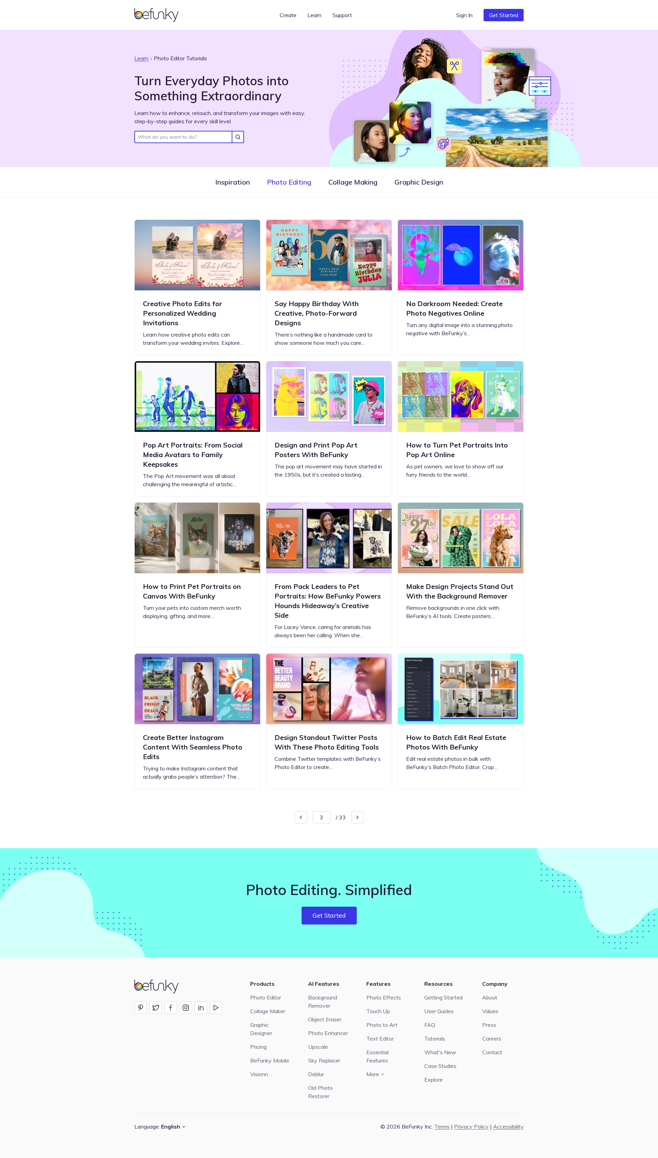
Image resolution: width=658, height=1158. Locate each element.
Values (490, 1011)
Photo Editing (289, 182)
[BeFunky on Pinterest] (140, 1008)
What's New (440, 1052)
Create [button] (288, 15)
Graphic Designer (261, 1028)
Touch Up (378, 1011)
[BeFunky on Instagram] (186, 1008)
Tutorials (434, 1038)
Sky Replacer (324, 1060)
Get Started (503, 15)
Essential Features (377, 1056)
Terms (442, 1126)
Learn (141, 58)
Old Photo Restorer (320, 1091)
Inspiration (232, 182)
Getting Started (443, 997)
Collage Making (352, 182)
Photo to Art (382, 1024)
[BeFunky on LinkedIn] (201, 1008)
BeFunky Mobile (269, 1060)
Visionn (259, 1074)
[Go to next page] (357, 817)
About (489, 997)
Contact (492, 1052)
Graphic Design (418, 182)
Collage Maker (267, 1011)
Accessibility (508, 1126)
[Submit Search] (238, 137)
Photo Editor (265, 997)
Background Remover (322, 1001)
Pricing (258, 1046)
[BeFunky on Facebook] (170, 1008)
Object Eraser (324, 1019)
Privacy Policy (471, 1126)
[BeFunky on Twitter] (155, 1008)
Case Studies (440, 1065)
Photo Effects (383, 997)
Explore (433, 1079)
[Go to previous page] (301, 817)
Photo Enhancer (328, 1033)
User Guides (439, 1011)
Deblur (316, 1074)
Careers (491, 1038)
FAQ (429, 1024)
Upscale (318, 1046)
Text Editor (380, 1038)
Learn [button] (314, 15)
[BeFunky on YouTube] (216, 1008)
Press (489, 1024)
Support (342, 15)
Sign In (464, 15)
